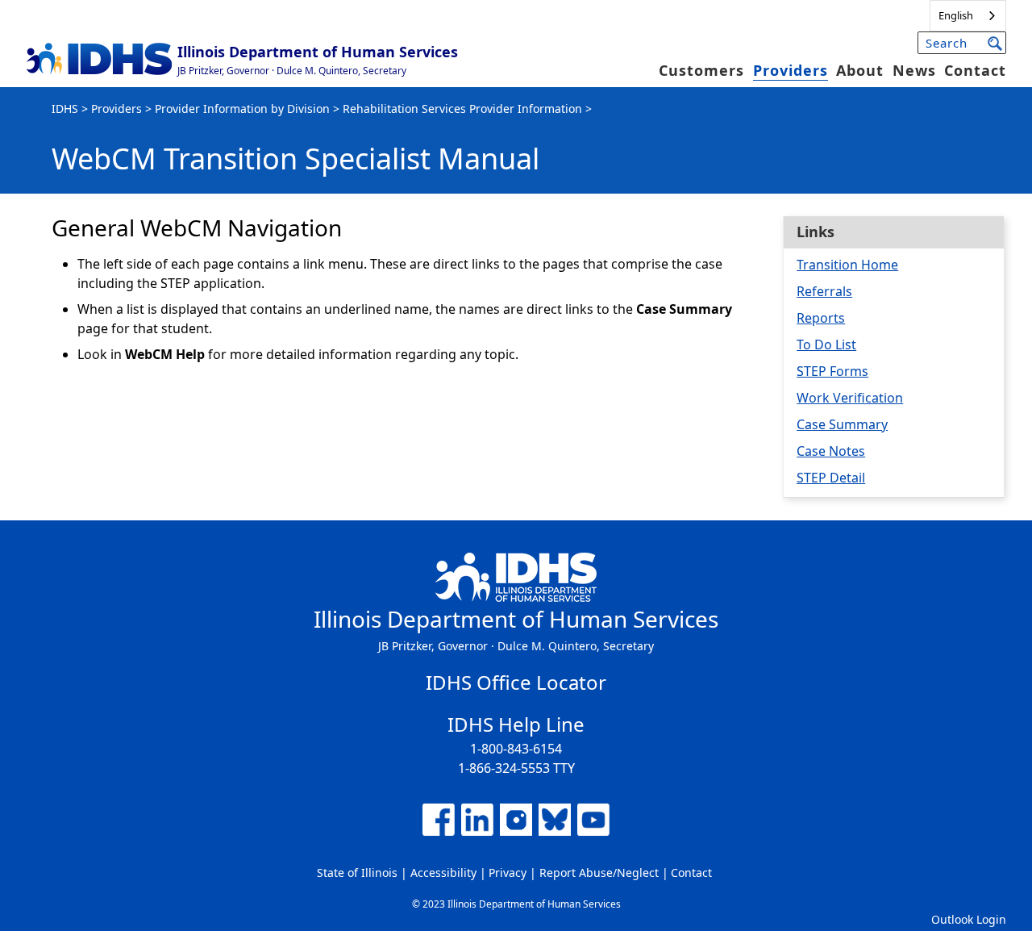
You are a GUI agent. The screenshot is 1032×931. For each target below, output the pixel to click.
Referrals (824, 291)
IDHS (65, 108)
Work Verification (850, 398)
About (860, 70)
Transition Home (847, 264)
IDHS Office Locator (516, 682)
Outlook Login (968, 919)
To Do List (826, 344)
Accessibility (443, 872)
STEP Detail (831, 477)
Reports (821, 318)
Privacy (507, 872)
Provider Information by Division (242, 108)
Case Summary (842, 424)
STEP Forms (832, 371)
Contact (975, 70)
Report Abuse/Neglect (599, 872)
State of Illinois (357, 872)
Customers (701, 70)
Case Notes (831, 451)
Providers (790, 70)
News (914, 70)
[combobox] (968, 15)
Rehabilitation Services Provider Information (462, 108)
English (955, 15)
